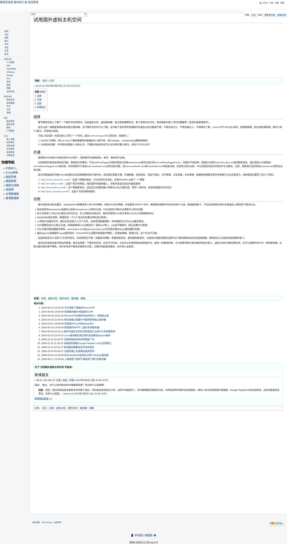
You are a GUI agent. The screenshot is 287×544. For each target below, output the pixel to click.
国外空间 (64, 298)
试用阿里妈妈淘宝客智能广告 (79, 339)
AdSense (10, 72)
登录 (282, 3)
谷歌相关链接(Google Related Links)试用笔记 (87, 343)
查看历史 (281, 15)
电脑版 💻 (150, 535)
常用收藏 (10, 103)
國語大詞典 (12, 185)
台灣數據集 (12, 193)
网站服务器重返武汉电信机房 (79, 347)
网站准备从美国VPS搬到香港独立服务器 (85, 319)
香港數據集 (12, 198)
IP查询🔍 (11, 168)
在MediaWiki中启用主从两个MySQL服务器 (86, 355)
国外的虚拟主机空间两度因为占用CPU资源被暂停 (89, 331)
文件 (6, 44)
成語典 (10, 189)
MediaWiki (11, 69)
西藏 (8, 88)
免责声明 (57, 522)
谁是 (65, 380)
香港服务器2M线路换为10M (78, 311)
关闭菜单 (33, 2)
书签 (6, 47)
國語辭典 (11, 181)
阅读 (260, 15)
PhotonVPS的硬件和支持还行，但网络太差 (86, 315)
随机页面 (10, 124)
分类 (36, 408)
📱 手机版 (137, 535)
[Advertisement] (133, 49)
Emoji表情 (12, 172)
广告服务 (10, 131)
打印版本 (10, 149)
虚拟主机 (52, 298)
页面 (247, 15)
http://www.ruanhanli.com (54, 179)
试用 (43, 298)
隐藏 (42, 92)
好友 (6, 51)
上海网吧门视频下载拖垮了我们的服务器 (85, 359)
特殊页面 (10, 146)
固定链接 (10, 152)
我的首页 (10, 100)
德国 (8, 85)
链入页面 (10, 139)
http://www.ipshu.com (52, 187)
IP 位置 (57, 380)
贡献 (71, 380)
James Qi (40, 85)
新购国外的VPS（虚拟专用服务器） (82, 327)
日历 (8, 109)
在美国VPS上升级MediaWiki (79, 323)
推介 (6, 41)
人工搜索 (10, 62)
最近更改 (10, 121)
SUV (8, 78)
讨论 (271, 3)
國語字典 (11, 176)
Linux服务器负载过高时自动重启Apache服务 (87, 335)
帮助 (8, 128)
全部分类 (10, 91)
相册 (6, 38)
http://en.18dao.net (51, 183)
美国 (83, 298)
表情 (8, 113)
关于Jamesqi (47, 522)
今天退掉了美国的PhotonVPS (79, 307)
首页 (6, 31)
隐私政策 (36, 522)
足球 (8, 82)
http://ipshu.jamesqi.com (53, 191)
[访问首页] (14, 13)
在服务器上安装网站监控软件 (79, 351)
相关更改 (10, 142)
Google (9, 75)
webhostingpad (97, 135)
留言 (6, 54)
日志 (44, 408)
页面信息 (10, 155)
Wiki (8, 66)
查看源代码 (269, 15)
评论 (8, 106)
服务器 (74, 298)
